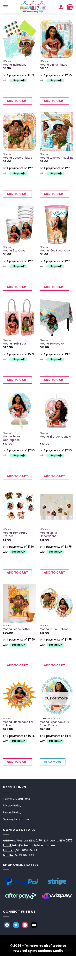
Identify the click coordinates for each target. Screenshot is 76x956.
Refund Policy (12, 812)
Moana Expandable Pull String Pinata (55, 723)
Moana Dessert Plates (17, 158)
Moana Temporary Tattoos (15, 534)
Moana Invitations (14, 65)
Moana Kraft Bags (15, 343)
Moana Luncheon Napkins (56, 158)
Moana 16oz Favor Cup (55, 250)
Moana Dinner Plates (53, 65)
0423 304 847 (24, 855)
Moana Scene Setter (16, 629)
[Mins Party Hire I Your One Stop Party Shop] (33, 7)
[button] (5, 7)
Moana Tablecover (52, 343)
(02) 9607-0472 (26, 850)
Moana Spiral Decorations (48, 534)
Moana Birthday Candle (55, 437)
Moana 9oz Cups (14, 250)
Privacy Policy (12, 805)
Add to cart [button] (17, 101)
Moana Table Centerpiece (11, 438)
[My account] (61, 6)
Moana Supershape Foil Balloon (18, 723)
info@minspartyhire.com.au (33, 845)
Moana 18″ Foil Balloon (54, 629)
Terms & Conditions (16, 799)
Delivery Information (17, 819)
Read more (53, 762)
